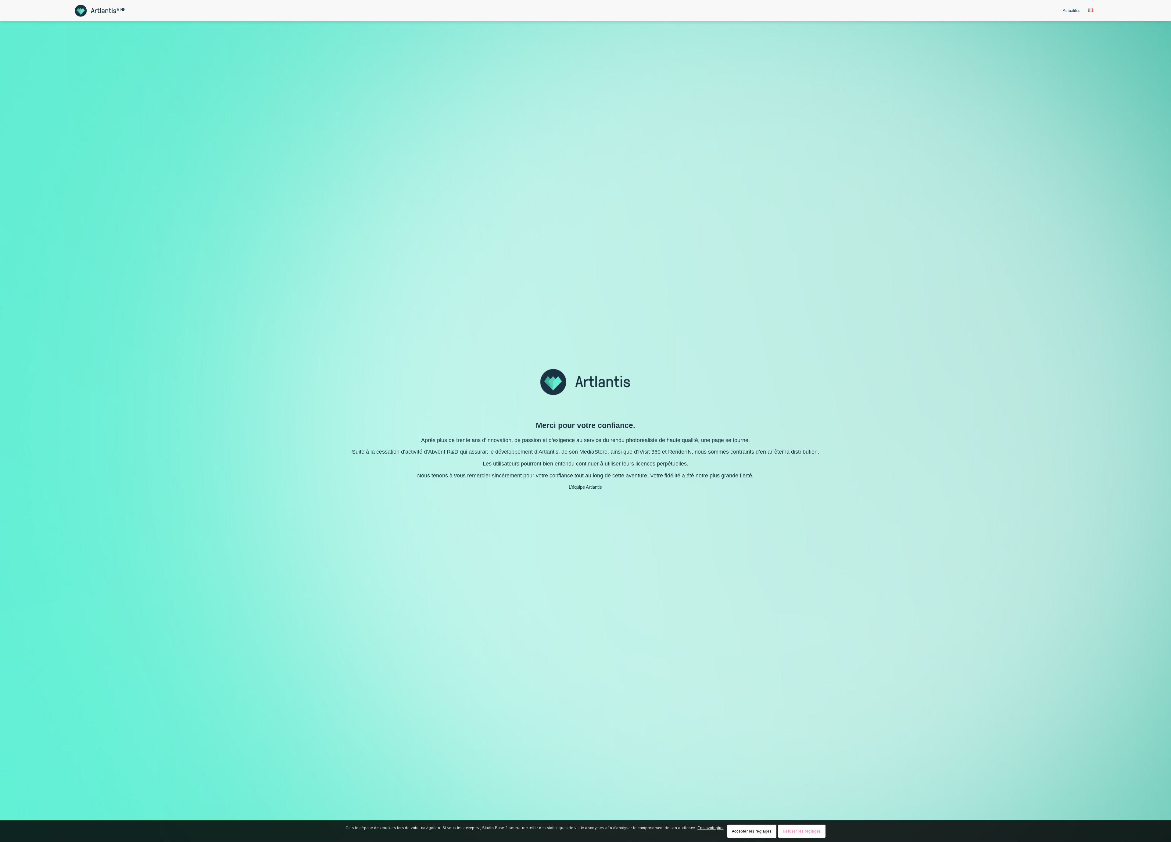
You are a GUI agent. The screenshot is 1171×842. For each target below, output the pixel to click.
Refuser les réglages (802, 831)
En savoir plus (710, 828)
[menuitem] (1071, 10)
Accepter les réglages (752, 831)
